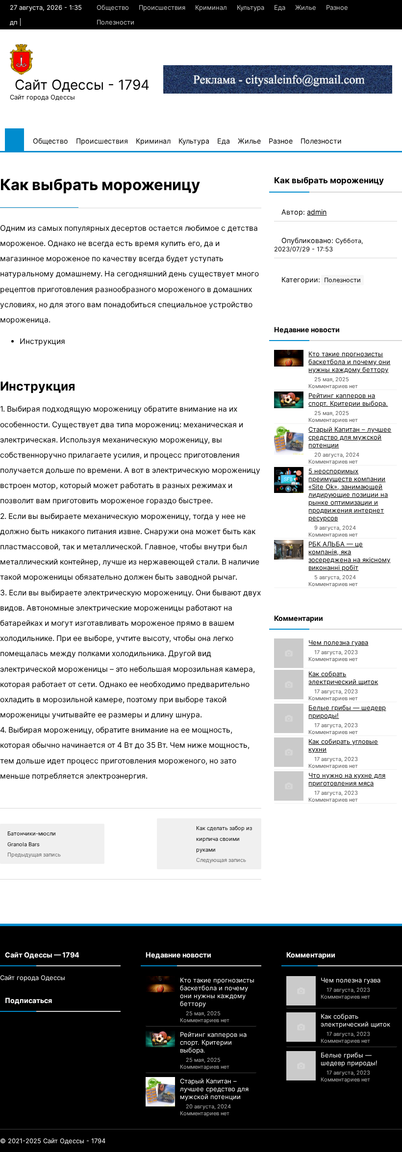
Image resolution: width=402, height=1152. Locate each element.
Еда (279, 7)
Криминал (211, 7)
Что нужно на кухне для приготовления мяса (346, 779)
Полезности (115, 22)
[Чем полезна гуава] (288, 653)
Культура (250, 7)
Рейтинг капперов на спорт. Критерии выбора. (348, 399)
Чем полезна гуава (338, 642)
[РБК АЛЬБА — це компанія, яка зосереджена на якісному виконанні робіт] (288, 550)
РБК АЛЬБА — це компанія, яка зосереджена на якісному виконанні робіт (349, 555)
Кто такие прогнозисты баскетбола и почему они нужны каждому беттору (349, 361)
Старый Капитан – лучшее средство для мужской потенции (349, 437)
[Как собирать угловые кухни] (288, 752)
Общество (113, 7)
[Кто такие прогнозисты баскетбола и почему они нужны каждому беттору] (288, 358)
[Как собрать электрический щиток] (288, 684)
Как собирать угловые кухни (343, 745)
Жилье (305, 7)
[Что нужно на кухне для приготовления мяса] (288, 786)
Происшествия (162, 7)
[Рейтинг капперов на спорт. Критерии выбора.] (288, 400)
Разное (337, 7)
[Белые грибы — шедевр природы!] (288, 718)
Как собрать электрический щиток (343, 678)
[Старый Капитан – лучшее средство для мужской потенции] (288, 440)
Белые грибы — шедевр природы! (347, 711)
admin (317, 212)
